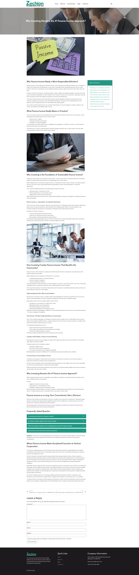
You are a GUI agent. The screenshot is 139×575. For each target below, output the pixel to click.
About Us (62, 3)
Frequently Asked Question (97, 101)
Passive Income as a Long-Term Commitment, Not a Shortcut (100, 99)
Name (29, 522)
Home (56, 3)
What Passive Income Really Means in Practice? (100, 90)
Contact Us (85, 3)
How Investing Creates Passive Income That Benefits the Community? (100, 94)
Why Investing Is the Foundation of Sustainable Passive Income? (100, 92)
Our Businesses (71, 3)
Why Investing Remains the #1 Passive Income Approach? (100, 97)
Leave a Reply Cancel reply (97, 106)
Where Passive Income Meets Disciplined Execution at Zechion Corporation (100, 104)
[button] (111, 4)
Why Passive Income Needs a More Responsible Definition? (100, 87)
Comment (30, 504)
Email (29, 527)
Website (29, 533)
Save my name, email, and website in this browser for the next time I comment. (49, 538)
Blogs (78, 3)
